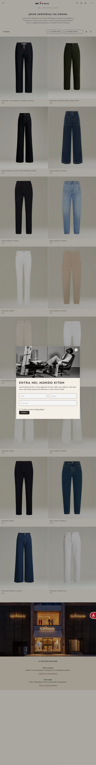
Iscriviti (24, 412)
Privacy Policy (39, 409)
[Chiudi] (76, 349)
